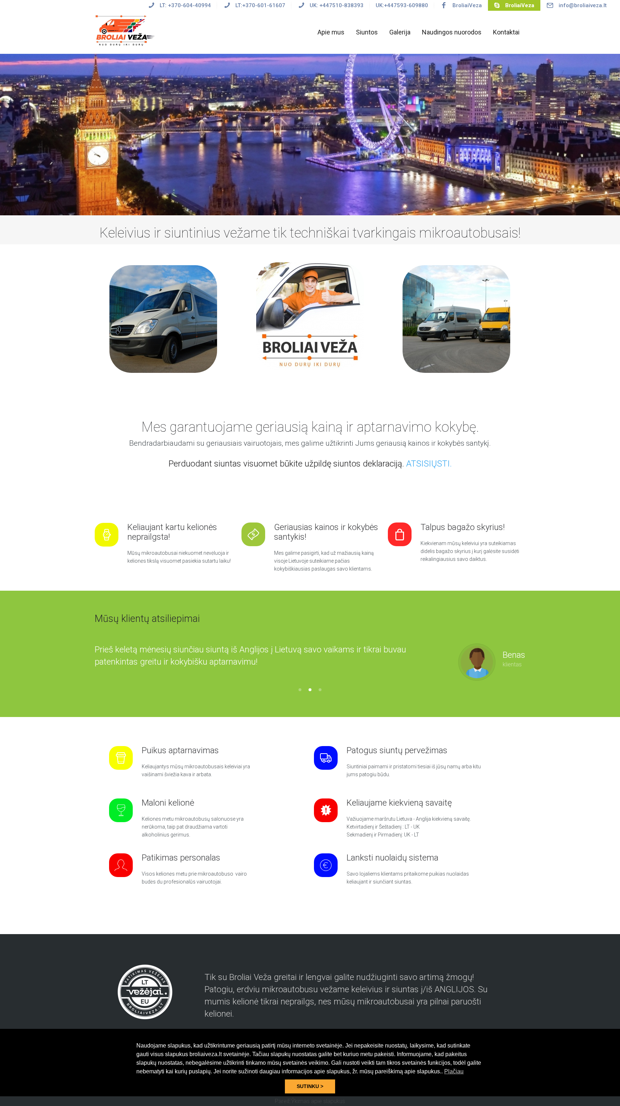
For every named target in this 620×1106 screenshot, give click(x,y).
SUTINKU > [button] (310, 1086)
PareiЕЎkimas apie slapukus (310, 1101)
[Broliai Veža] (126, 30)
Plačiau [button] (454, 1071)
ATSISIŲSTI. (429, 464)
